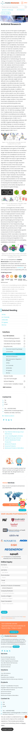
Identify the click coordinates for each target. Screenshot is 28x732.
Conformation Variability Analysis (13, 384)
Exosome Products (10, 446)
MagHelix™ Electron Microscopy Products (12, 687)
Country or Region (6, 596)
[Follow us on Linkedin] (9, 420)
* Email (3, 580)
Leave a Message (8, 10)
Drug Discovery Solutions (7, 677)
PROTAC (4, 325)
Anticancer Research (11, 356)
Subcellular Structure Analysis (12, 344)
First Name (4, 565)
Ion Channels (5, 317)
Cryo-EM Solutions (8, 336)
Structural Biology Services (8, 657)
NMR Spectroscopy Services (13, 438)
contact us (20, 267)
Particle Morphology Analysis (12, 341)
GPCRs (4, 314)
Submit (4, 612)
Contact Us (21, 10)
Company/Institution (7, 591)
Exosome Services (5, 666)
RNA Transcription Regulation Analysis (14, 359)
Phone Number (5, 575)
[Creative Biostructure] (14, 636)
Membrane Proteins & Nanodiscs (14, 448)
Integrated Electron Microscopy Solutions (12, 679)
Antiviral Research (11, 354)
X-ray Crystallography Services (14, 436)
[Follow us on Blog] (11, 420)
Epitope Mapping (9, 381)
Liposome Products (10, 444)
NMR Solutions (7, 387)
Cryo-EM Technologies (10, 379)
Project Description (6, 601)
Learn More (16, 646)
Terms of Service (9, 618)
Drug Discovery (8, 346)
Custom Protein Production (8, 659)
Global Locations (9, 416)
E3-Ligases (5, 322)
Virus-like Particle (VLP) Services (9, 663)
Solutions (6, 332)
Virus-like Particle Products (8, 689)
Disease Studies (8, 376)
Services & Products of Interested (10, 585)
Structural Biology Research (12, 338)
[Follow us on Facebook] (4, 420)
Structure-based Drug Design (14, 349)
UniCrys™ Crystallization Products (10, 686)
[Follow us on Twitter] (6, 420)
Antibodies (5, 320)
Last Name (4, 570)
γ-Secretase (9, 351)
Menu (25, 3)
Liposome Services (6, 665)
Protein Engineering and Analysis (9, 661)
